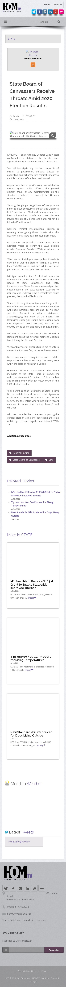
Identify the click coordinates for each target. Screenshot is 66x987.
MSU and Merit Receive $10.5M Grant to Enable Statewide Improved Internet (31, 584)
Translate (43, 21)
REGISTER (58, 4)
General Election (21, 452)
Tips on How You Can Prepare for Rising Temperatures (30, 658)
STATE (11, 38)
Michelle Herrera (33, 58)
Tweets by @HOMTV (19, 841)
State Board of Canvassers (27, 459)
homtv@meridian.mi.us (19, 913)
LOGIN (47, 4)
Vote (51, 459)
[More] (31, 598)
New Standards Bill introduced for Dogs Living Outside (31, 733)
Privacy (45, 971)
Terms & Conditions (27, 971)
